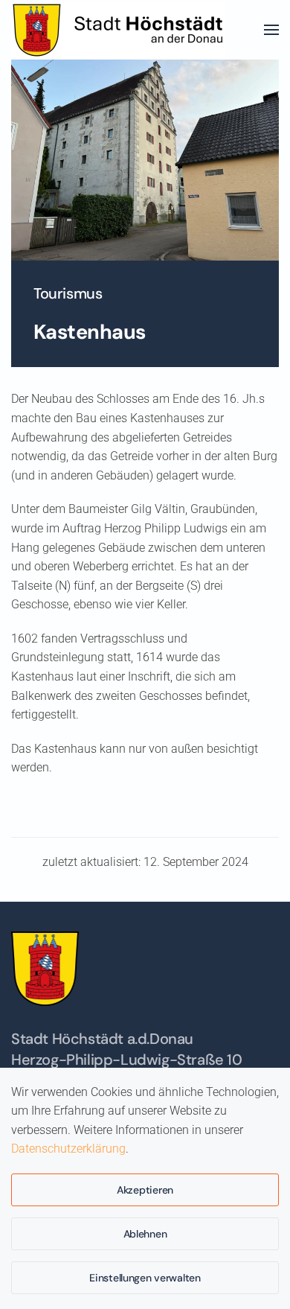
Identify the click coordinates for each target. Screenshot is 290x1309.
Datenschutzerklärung (68, 1148)
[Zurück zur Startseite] (123, 30)
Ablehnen (145, 1233)
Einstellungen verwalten (145, 1277)
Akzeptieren (145, 1190)
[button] (271, 30)
